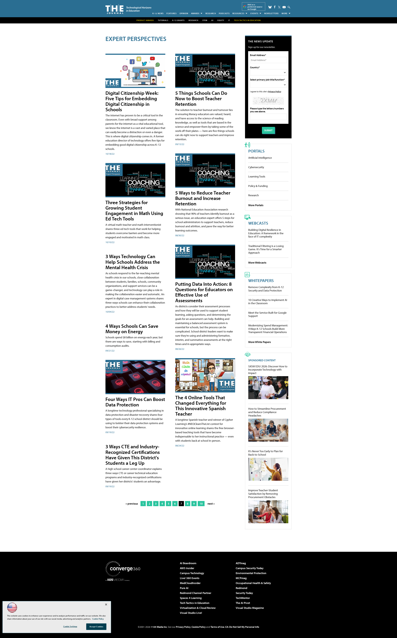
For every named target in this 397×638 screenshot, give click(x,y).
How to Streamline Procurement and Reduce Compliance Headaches (267, 412)
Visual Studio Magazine (250, 608)
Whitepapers (261, 280)
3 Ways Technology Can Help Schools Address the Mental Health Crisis (132, 261)
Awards (195, 13)
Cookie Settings (70, 626)
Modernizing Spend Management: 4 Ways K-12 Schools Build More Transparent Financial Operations (268, 329)
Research (210, 13)
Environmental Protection (251, 573)
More (285, 13)
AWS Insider (187, 568)
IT (229, 20)
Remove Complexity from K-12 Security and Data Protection (266, 288)
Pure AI (184, 588)
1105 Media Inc (159, 626)
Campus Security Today (249, 568)
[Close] (106, 604)
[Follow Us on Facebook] (274, 6)
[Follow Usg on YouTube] (284, 7)
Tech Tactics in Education (194, 603)
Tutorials (163, 20)
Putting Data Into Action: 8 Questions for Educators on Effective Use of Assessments (204, 292)
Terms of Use (217, 626)
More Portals (255, 205)
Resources (238, 13)
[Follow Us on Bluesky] (270, 7)
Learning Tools (256, 176)
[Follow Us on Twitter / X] (279, 7)
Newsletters (271, 13)
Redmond (241, 588)
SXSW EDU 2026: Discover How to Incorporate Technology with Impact (267, 370)
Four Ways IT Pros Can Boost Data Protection (135, 402)
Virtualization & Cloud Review (198, 608)
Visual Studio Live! (191, 613)
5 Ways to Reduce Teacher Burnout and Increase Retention (202, 198)
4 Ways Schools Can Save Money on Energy (131, 328)
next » (211, 503)
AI (212, 20)
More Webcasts (257, 262)
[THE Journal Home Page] (128, 9)
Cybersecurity (256, 167)
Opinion (184, 13)
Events (254, 13)
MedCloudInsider (190, 583)
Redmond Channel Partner (195, 593)
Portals (256, 151)
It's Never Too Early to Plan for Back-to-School (265, 453)
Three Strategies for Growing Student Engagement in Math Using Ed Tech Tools (134, 210)
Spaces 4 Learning (191, 598)
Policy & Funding (258, 186)
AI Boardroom (188, 563)
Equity (220, 20)
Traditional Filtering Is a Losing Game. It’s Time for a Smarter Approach (266, 249)
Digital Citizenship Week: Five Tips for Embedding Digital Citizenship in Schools (131, 101)
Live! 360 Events (189, 578)
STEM (204, 20)
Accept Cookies (96, 626)
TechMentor (243, 598)
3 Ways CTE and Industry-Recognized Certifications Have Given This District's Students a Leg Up (132, 454)
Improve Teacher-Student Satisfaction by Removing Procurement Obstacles (263, 494)
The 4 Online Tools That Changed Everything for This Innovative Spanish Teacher (200, 405)
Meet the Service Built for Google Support (267, 314)
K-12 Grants (178, 20)
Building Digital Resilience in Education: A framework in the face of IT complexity (265, 233)
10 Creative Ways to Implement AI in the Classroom (267, 301)
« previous (132, 503)
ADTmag (241, 563)
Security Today (244, 593)
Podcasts (224, 13)
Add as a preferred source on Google (255, 6)
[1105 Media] (124, 597)
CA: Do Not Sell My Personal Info (242, 626)
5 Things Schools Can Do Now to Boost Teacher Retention (201, 98)
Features (171, 13)
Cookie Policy (199, 626)
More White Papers (259, 342)
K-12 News (158, 13)
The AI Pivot (243, 603)
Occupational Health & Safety (253, 583)
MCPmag (241, 578)
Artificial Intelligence (260, 157)
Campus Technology (192, 573)
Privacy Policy (274, 91)
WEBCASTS (258, 223)
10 (201, 503)
